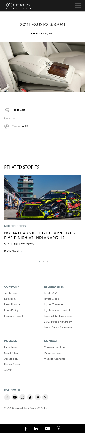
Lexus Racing (11, 310)
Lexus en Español (13, 315)
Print (14, 117)
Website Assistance (54, 358)
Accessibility (11, 358)
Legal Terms (11, 347)
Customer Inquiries (54, 347)
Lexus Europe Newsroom (58, 321)
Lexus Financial (12, 304)
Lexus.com (10, 298)
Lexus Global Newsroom (58, 315)
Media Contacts (52, 353)
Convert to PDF (20, 126)
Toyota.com (10, 292)
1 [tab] (38, 260)
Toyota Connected (54, 304)
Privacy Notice (12, 364)
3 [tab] (47, 260)
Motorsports (15, 226)
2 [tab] (42, 260)
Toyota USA (50, 292)
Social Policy (11, 353)
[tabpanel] (42, 216)
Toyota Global (51, 298)
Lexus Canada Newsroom (58, 327)
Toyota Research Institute (57, 310)
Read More (11, 250)
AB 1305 (9, 370)
